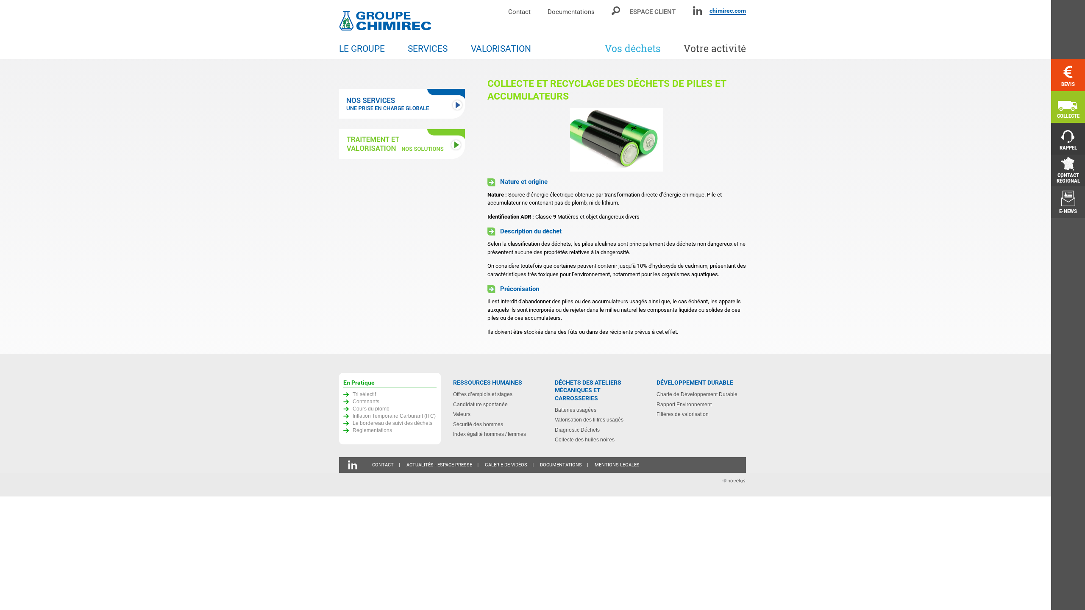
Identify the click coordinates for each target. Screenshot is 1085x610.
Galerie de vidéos (506, 465)
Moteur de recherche (616, 10)
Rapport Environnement (684, 404)
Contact (519, 11)
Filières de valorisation (683, 414)
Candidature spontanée (480, 404)
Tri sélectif (364, 394)
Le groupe (362, 49)
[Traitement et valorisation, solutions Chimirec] (402, 145)
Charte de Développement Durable (697, 394)
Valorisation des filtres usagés (589, 419)
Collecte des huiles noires (585, 439)
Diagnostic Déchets (577, 430)
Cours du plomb (371, 408)
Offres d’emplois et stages (482, 394)
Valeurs (461, 414)
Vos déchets (633, 48)
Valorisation (501, 49)
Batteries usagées (575, 410)
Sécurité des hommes (478, 424)
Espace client (653, 11)
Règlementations (372, 430)
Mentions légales (617, 465)
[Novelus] (733, 481)
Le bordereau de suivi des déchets (392, 423)
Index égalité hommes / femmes (489, 434)
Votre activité (715, 48)
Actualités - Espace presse (439, 465)
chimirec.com (727, 10)
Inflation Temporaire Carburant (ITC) (394, 416)
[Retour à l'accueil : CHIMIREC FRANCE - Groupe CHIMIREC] (387, 22)
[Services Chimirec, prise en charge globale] (402, 105)
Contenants (366, 401)
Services (428, 49)
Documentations (571, 11)
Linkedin (697, 10)
